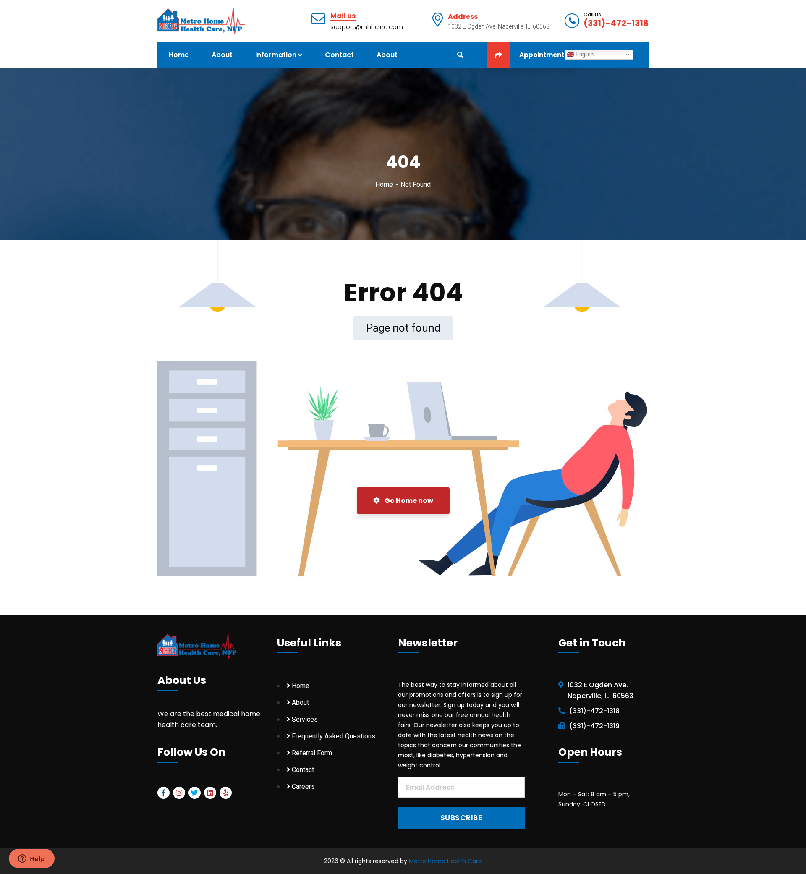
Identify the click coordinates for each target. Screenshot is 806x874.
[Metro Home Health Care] (201, 20)
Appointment (541, 54)
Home (384, 184)
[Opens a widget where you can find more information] (31, 859)
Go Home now (408, 500)
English (584, 54)
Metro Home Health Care (445, 861)
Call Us (592, 15)
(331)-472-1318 (616, 23)
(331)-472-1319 (594, 726)
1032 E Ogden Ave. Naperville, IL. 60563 (600, 690)
